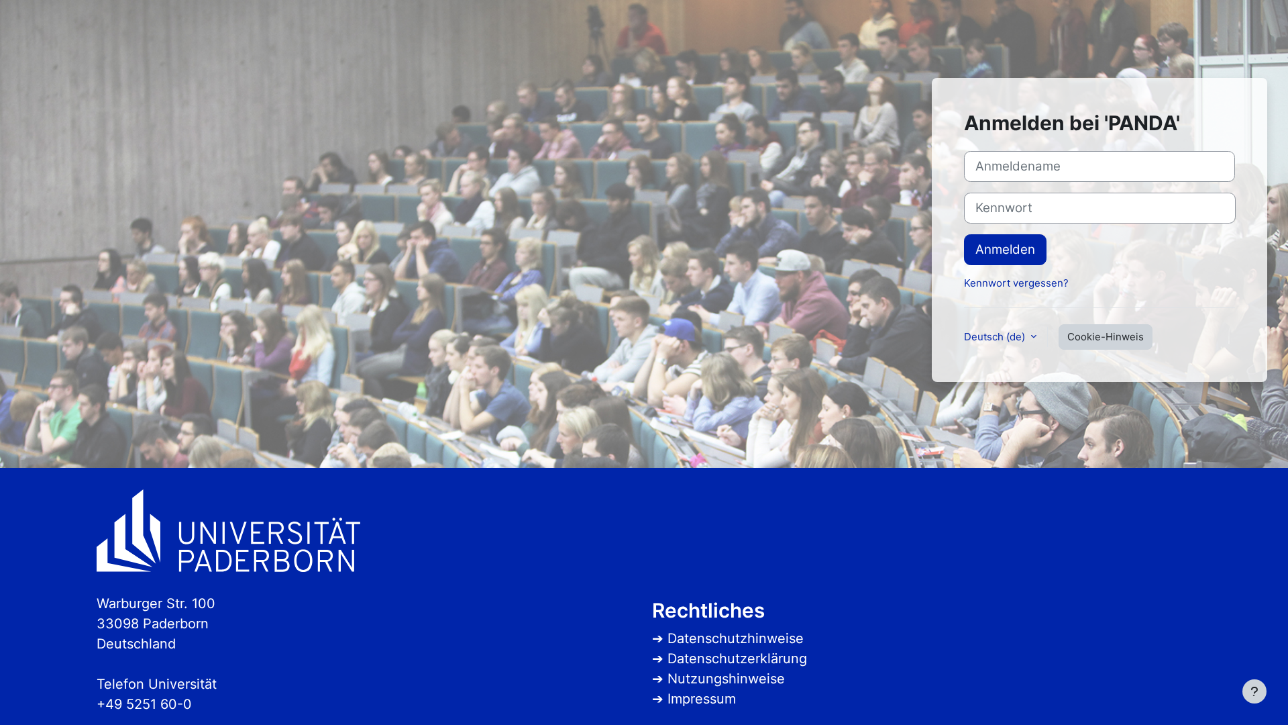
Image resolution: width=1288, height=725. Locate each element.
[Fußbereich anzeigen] (1254, 691)
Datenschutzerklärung (737, 658)
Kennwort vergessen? (1016, 283)
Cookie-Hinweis (1105, 336)
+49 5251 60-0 (144, 704)
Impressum (701, 699)
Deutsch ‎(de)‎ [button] (996, 336)
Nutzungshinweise (726, 679)
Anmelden (1005, 249)
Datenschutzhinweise (735, 638)
